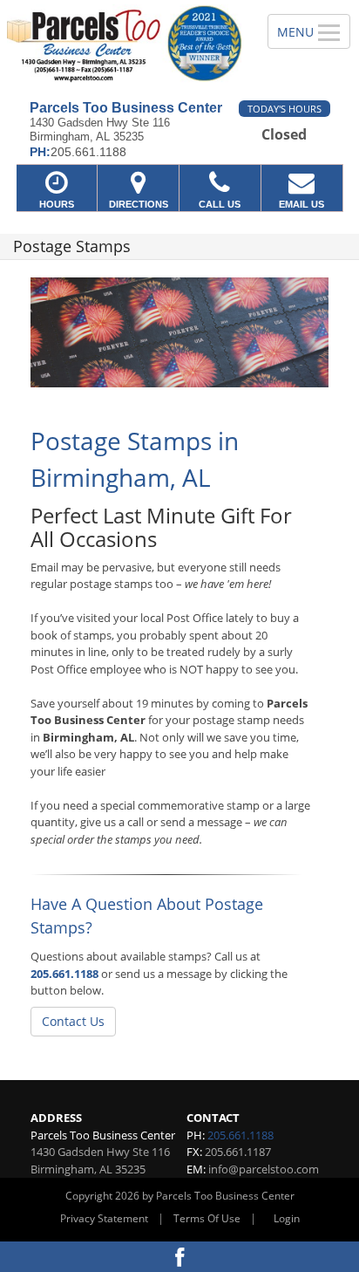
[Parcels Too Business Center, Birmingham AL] (124, 43)
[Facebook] (179, 1256)
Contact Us (73, 1021)
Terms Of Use (206, 1218)
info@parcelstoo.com (263, 1169)
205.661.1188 (64, 973)
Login (287, 1218)
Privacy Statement (104, 1218)
